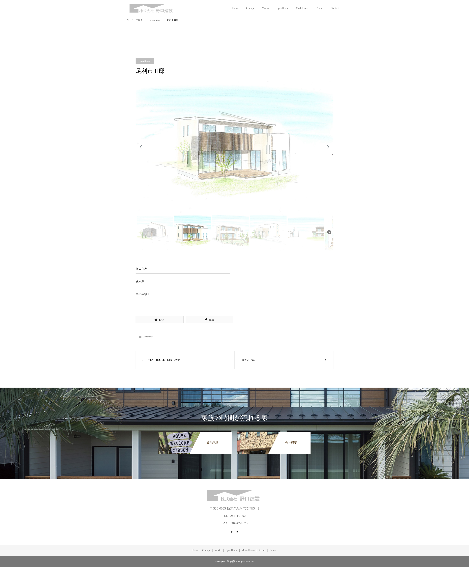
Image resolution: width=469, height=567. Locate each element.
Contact (335, 8)
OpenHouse (282, 8)
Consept (250, 8)
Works (265, 8)
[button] (141, 147)
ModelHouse (302, 8)
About (320, 8)
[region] (234, 166)
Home (235, 8)
